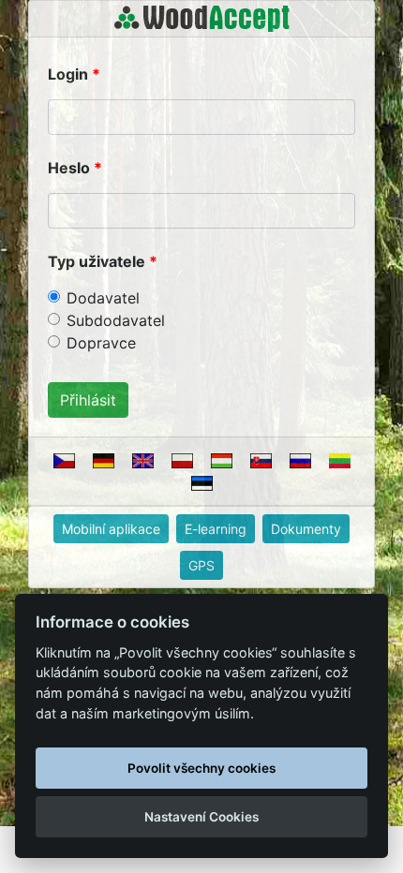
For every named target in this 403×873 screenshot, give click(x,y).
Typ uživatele (96, 261)
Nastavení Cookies (201, 816)
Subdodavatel (116, 320)
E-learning (215, 529)
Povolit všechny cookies (201, 768)
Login (68, 74)
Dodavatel (103, 298)
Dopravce (101, 342)
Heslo (69, 167)
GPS (201, 565)
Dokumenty (306, 529)
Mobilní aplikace (111, 529)
